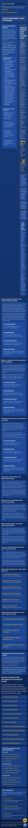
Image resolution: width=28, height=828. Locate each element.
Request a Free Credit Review (9, 665)
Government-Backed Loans (10, 705)
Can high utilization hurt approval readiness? (13, 645)
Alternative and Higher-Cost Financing (13, 739)
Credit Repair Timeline (9, 784)
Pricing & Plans (7, 761)
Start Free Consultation (8, 42)
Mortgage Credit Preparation (11, 718)
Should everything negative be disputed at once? (12, 638)
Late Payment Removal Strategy (12, 770)
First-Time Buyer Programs (10, 709)
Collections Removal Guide (10, 768)
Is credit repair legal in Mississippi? (13, 619)
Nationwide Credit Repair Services (12, 756)
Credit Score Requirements (10, 701)
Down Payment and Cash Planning (12, 714)
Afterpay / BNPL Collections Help (12, 782)
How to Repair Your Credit (10, 758)
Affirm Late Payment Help (10, 780)
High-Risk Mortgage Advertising (12, 743)
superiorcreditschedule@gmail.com (9, 12)
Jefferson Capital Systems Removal (12, 777)
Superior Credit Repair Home (11, 754)
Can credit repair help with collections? (11, 631)
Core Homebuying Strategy (10, 697)
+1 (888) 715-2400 (4, 9)
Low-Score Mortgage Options (11, 735)
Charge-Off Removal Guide (10, 772)
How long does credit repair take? (13, 624)
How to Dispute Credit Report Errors (13, 766)
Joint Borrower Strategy (9, 722)
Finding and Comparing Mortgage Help (13, 726)
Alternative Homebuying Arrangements (14, 730)
